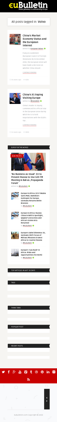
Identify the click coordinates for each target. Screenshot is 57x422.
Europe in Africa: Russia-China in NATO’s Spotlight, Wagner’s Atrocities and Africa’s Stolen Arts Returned (32, 218)
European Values (37, 49)
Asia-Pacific (17, 156)
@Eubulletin (35, 101)
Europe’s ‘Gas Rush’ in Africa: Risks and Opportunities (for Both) (31, 252)
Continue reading (29, 72)
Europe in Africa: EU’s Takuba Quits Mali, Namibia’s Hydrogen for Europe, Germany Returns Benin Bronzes (33, 198)
